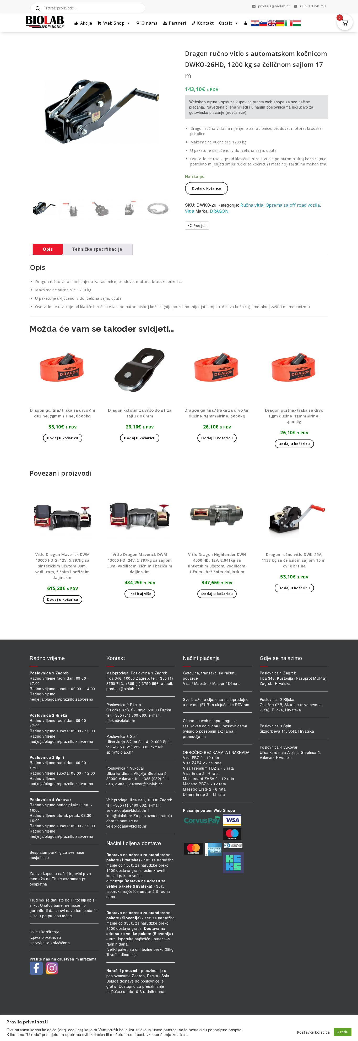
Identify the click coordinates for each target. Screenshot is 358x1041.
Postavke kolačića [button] (313, 1032)
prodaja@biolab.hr (274, 6)
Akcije (86, 23)
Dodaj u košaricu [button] (62, 438)
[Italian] (288, 23)
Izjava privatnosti (45, 937)
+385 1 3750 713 (312, 6)
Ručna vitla (251, 205)
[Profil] (246, 23)
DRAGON (219, 211)
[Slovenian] (263, 23)
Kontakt (205, 23)
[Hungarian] (297, 23)
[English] (272, 23)
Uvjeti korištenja (44, 931)
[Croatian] (255, 23)
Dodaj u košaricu (206, 188)
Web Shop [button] (113, 23)
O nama (150, 23)
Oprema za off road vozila (293, 205)
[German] (280, 23)
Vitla (189, 211)
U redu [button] (342, 1031)
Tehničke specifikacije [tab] (97, 249)
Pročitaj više (139, 593)
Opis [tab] (48, 249)
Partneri (177, 23)
